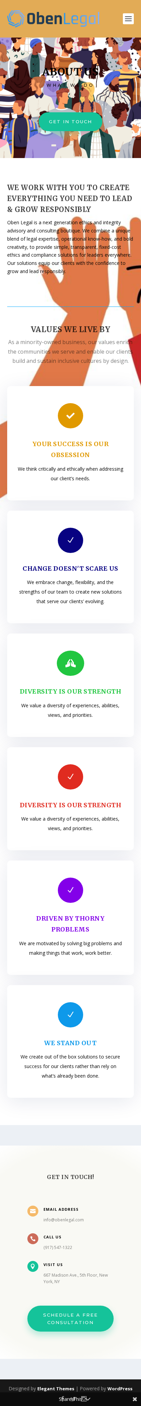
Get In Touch (70, 121)
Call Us (52, 1236)
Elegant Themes (55, 1389)
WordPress (119, 1389)
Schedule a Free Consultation (70, 1318)
